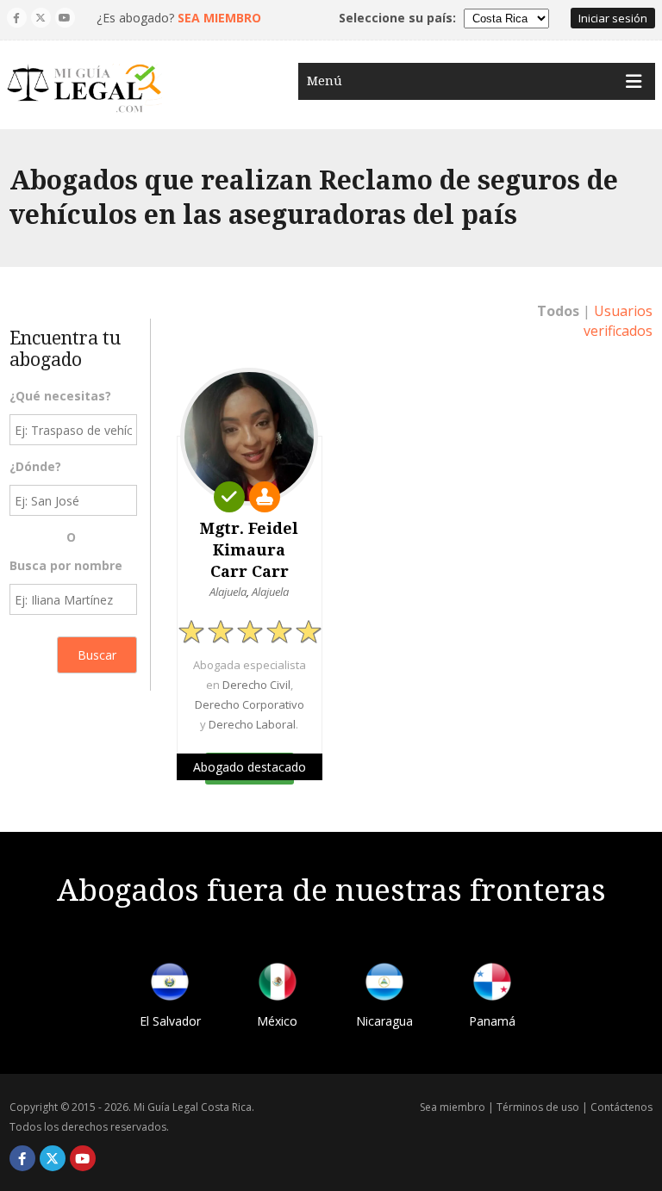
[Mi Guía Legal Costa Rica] (84, 89)
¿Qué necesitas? (60, 396)
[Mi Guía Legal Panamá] (492, 985)
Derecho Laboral (252, 724)
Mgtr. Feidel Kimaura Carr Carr (249, 549)
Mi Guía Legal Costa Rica (193, 1107)
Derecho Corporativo (249, 704)
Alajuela (228, 591)
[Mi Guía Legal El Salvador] (169, 985)
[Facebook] (17, 18)
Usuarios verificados (618, 320)
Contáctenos (621, 1107)
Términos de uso (537, 1107)
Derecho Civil (256, 684)
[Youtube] (65, 18)
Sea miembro (452, 1107)
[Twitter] (41, 18)
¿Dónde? (35, 466)
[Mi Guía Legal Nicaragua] (384, 985)
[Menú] (633, 81)
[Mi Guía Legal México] (277, 985)
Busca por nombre (65, 565)
